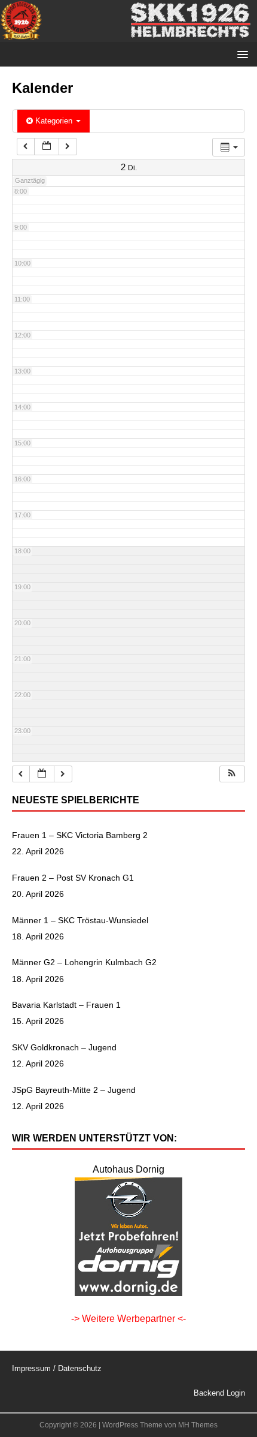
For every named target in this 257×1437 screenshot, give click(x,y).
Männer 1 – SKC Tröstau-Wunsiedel (80, 920)
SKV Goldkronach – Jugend (64, 1047)
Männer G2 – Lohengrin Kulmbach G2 (84, 962)
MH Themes (198, 1425)
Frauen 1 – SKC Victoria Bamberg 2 (80, 835)
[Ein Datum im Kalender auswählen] (46, 146)
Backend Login (219, 1392)
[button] (232, 774)
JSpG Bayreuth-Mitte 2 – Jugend (74, 1090)
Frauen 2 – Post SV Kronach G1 (73, 877)
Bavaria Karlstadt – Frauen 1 (66, 1005)
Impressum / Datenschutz (57, 1368)
